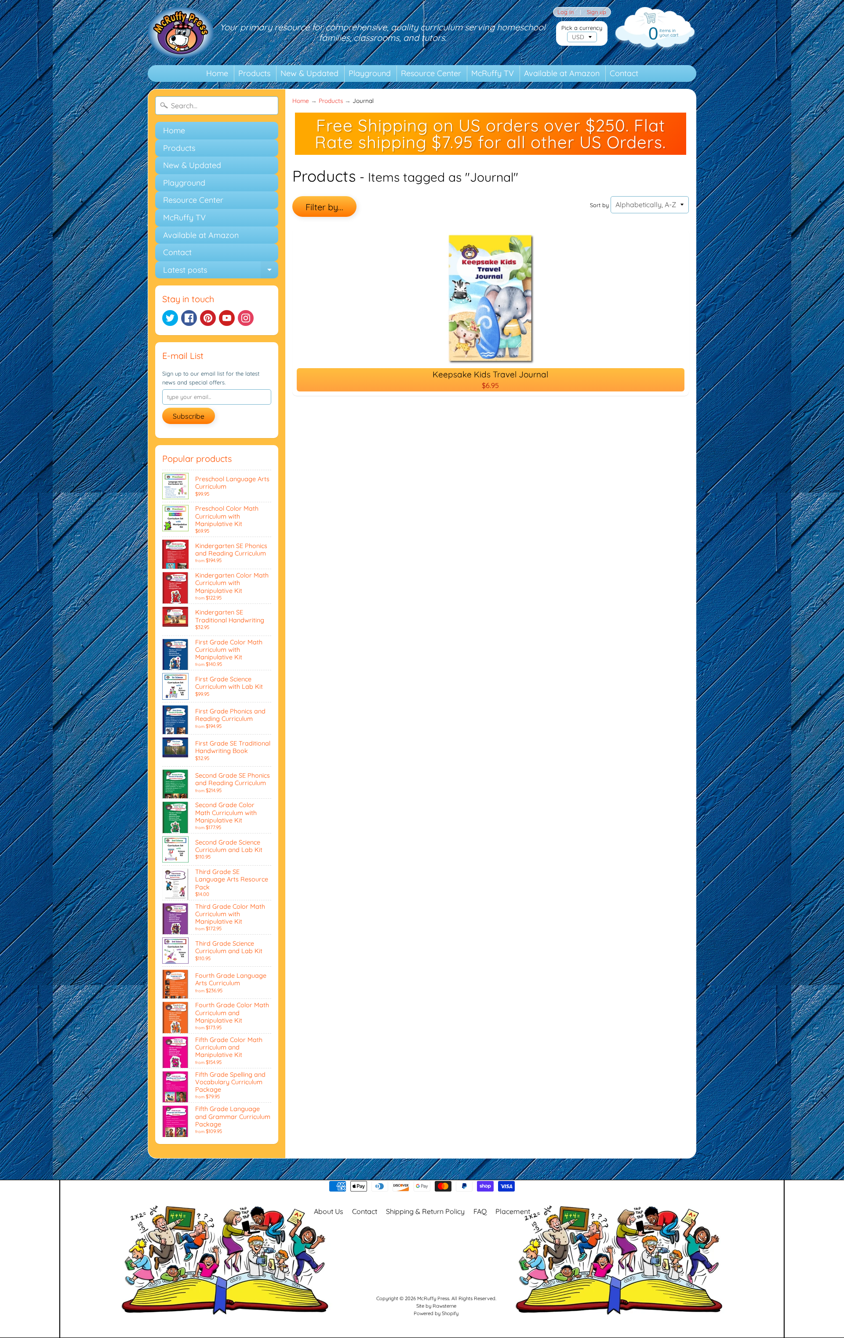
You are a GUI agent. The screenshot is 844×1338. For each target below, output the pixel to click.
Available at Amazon (562, 73)
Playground (370, 73)
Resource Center (431, 73)
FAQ (480, 1211)
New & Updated (309, 73)
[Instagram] (246, 318)
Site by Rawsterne (436, 1306)
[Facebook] (189, 318)
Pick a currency (581, 28)
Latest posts (220, 272)
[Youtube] (227, 318)
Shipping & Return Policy (425, 1211)
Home (217, 73)
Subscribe (188, 416)
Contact (624, 73)
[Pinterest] (208, 318)
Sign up (596, 12)
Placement (512, 1211)
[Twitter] (170, 318)
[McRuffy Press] (181, 32)
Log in (565, 12)
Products (254, 73)
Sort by (599, 204)
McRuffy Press (433, 1298)
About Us (328, 1211)
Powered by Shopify (436, 1313)
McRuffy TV (492, 73)
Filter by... (324, 206)
